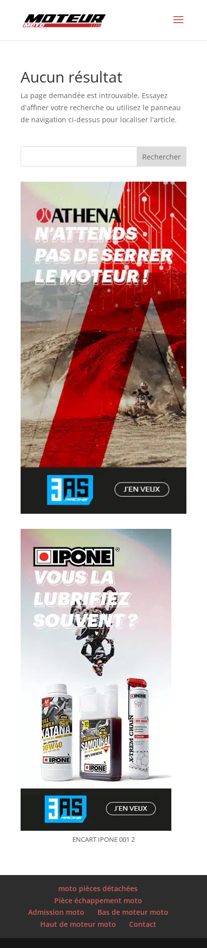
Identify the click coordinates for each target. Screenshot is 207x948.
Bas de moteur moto (132, 912)
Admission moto (56, 912)
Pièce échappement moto (98, 900)
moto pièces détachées (98, 888)
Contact (142, 924)
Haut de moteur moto (78, 924)
